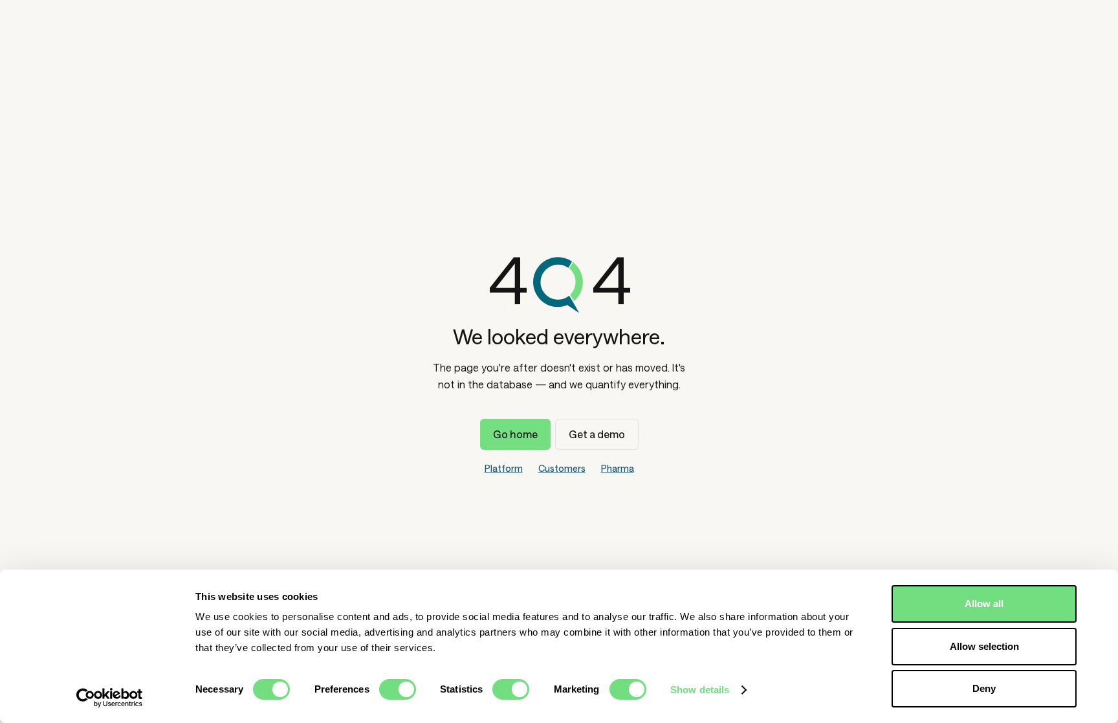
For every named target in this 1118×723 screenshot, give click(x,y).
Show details (699, 689)
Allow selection (984, 646)
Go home (515, 434)
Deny (984, 688)
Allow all (984, 603)
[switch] (397, 689)
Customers (562, 468)
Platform (504, 468)
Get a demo (597, 434)
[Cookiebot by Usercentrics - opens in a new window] (109, 697)
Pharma (617, 468)
